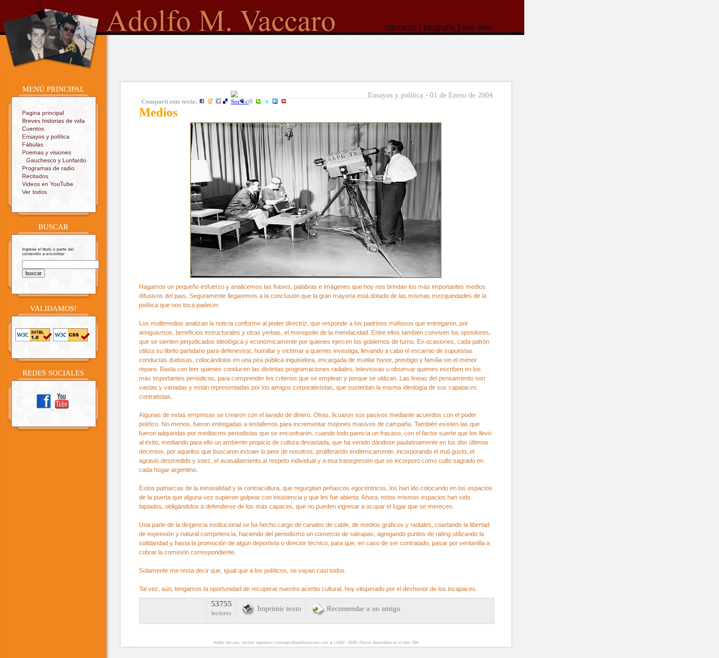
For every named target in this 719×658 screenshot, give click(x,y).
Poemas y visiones (46, 152)
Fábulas (32, 144)
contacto (401, 27)
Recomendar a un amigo (363, 608)
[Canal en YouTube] (61, 408)
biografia (439, 27)
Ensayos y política (45, 136)
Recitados (35, 176)
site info (476, 27)
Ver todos (34, 192)
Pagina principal (43, 112)
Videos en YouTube (47, 184)
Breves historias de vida (53, 120)
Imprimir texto (279, 608)
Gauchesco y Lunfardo (56, 160)
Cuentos (33, 128)
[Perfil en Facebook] (44, 408)
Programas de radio (48, 168)
